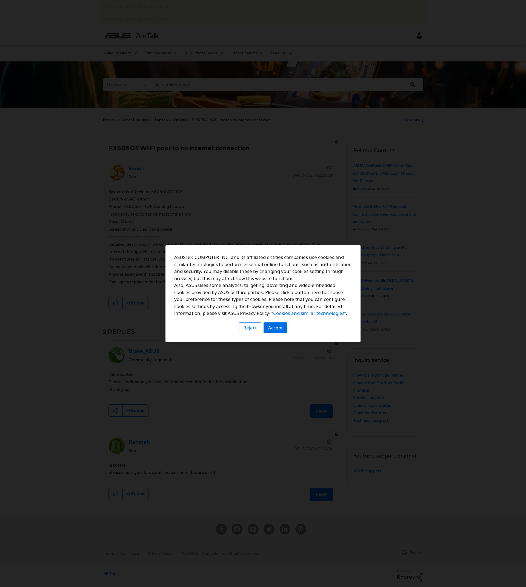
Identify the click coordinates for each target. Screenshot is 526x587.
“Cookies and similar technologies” (308, 313)
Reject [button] (250, 327)
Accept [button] (275, 327)
